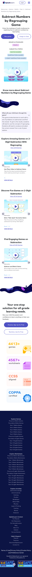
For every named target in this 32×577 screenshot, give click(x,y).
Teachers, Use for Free (16, 332)
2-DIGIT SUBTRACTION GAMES (15, 58)
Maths (16, 9)
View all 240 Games (16, 245)
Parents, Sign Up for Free (16, 325)
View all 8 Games (16, 148)
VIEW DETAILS (8, 180)
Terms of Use (5, 550)
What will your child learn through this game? (14, 113)
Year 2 (22, 9)
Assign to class (24, 36)
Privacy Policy (16, 550)
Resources (4, 9)
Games (11, 9)
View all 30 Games (16, 196)
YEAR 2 (15, 45)
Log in (22, 2)
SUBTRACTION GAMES (15, 55)
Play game (7, 36)
